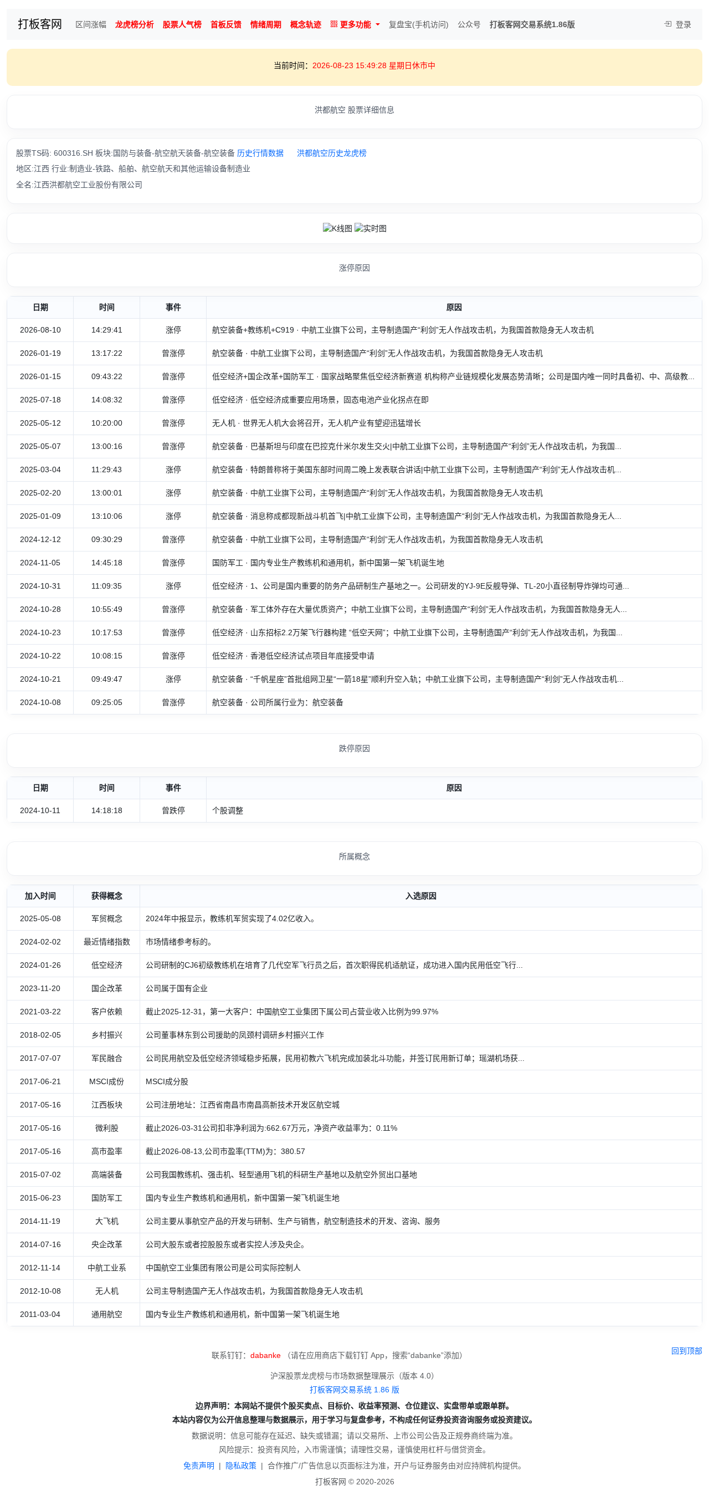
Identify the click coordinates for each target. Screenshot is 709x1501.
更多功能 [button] (355, 24)
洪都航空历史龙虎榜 (332, 153)
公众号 (469, 24)
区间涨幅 (90, 24)
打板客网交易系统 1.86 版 (354, 1389)
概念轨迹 (305, 24)
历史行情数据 (260, 153)
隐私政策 (240, 1465)
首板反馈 (226, 24)
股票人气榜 (182, 24)
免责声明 (198, 1465)
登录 (682, 24)
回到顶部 (686, 1350)
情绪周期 (265, 24)
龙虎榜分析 (134, 24)
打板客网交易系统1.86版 (532, 24)
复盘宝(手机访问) (419, 24)
